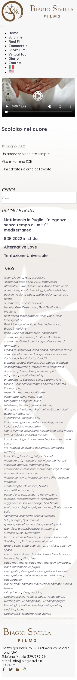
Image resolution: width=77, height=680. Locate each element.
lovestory (26, 456)
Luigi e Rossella (44, 456)
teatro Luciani (13, 537)
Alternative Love (20, 247)
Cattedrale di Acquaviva (35, 341)
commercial (11, 354)
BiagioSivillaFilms (15, 328)
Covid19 (42, 358)
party (30, 490)
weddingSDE (12, 613)
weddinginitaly (31, 601)
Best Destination (26, 307)
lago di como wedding (34, 439)
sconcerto (26, 515)
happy (20, 413)
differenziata (55, 367)
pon (23, 494)
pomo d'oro (11, 494)
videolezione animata (18, 584)
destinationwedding (17, 367)
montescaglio (13, 486)
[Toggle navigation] (1, 26)
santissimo (11, 515)
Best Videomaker (48, 324)
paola (21, 490)
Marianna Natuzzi (54, 460)
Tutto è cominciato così (36, 541)
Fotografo (25, 401)
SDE (6, 520)
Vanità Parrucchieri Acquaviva (52, 554)
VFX (25, 558)
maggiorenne (32, 460)
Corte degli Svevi (15, 358)
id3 (28, 413)
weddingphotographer (46, 605)
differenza (38, 367)
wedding (36, 592)
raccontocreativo (27, 498)
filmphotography (15, 396)
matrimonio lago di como (53, 469)
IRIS (37, 418)
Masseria (10, 464)
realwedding (49, 498)
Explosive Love (32, 379)
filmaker (40, 392)
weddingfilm (12, 601)
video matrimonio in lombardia (49, 562)
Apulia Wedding (31, 290)
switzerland (31, 532)
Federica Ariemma (27, 384)
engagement (12, 379)
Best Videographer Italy (20, 324)
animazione (11, 290)
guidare (9, 413)
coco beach (40, 349)
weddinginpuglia (53, 601)
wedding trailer (14, 596)
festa (7, 392)
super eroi (51, 528)
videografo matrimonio (47, 575)
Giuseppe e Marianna (18, 409)
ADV (37, 281)
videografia (11, 571)
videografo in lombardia (53, 571)
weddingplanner (14, 609)
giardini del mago (42, 405)
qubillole (9, 498)
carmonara (49, 332)
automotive (11, 303)
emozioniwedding (31, 375)
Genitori (24, 405)
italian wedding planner (48, 422)
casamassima (13, 337)
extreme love (52, 379)
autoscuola (28, 303)
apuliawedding (45, 294)
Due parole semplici (42, 371)
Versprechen (12, 558)
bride (7, 332)
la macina (17, 435)
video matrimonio (15, 562)
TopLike (9, 541)
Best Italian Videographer (21, 315)
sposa (8, 524)
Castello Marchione (48, 337)
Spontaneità (31, 520)
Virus (25, 592)
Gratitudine (41, 409)
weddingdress (55, 596)
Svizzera (9, 532)
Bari (39, 303)
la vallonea (11, 439)
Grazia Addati (59, 409)
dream (23, 371)
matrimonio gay (39, 464)
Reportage (35, 503)
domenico (10, 371)
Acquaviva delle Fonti (18, 281)
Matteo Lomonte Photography (48, 477)
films (31, 396)
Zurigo (46, 613)
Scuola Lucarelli (44, 515)
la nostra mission (36, 435)
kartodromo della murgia (56, 430)
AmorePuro (35, 286)
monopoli (10, 481)
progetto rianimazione (42, 494)
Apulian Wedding (54, 290)
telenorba (30, 537)
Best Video (47, 315)
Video (33, 558)
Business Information (26, 332)
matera (22, 464)
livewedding (12, 447)
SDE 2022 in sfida (21, 238)
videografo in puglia (17, 575)
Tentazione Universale (26, 255)
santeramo (45, 507)
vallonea (24, 554)
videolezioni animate (48, 584)
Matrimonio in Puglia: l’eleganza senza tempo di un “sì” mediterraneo (35, 225)
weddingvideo (31, 613)
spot (7, 528)
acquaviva (38, 277)
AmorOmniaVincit (56, 286)
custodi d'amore (27, 362)
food (39, 396)
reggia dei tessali (15, 503)
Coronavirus (59, 354)
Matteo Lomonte (15, 477)
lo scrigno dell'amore (35, 447)
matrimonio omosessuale (20, 473)
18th (27, 277)
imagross (27, 418)
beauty (8, 307)
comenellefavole (60, 349)
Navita (43, 486)
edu (6, 375)
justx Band (31, 430)
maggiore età (13, 460)
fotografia (10, 401)
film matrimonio (22, 392)
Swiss (19, 532)
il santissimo (12, 418)
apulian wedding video (19, 294)
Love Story (11, 456)
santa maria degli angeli (20, 507)
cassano (28, 337)
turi (17, 541)
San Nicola (51, 503)
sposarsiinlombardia (26, 524)
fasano (8, 384)
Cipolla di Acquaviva (17, 349)
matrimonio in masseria (19, 469)
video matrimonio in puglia (22, 567)
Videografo (28, 571)
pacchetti (10, 490)
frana (37, 401)
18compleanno (13, 277)
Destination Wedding (53, 362)
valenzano (11, 554)
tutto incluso (49, 545)
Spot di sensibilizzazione (27, 528)
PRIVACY (8, 665)
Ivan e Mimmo (13, 430)
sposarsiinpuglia (51, 524)
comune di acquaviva (35, 354)
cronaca (9, 362)
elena (14, 375)
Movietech (30, 486)
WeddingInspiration (17, 605)
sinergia (16, 520)
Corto (31, 358)
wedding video (35, 596)
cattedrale (11, 341)
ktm (6, 435)
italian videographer (17, 422)
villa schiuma (12, 592)
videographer (13, 579)
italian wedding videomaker (22, 426)
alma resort (49, 281)
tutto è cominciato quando (22, 545)
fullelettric (10, 405)
